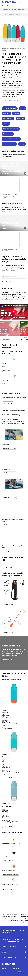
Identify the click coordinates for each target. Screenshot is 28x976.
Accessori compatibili (9, 144)
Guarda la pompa (7, 860)
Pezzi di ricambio (8, 118)
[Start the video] (25, 173)
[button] (10, 188)
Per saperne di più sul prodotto (11, 100)
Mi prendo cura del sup (9, 276)
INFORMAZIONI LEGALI (9, 957)
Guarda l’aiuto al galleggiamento (11, 874)
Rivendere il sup (7, 133)
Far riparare (20, 118)
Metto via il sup (6, 281)
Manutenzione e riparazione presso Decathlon (13, 940)
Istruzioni (5, 123)
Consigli (22, 144)
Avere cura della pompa (8, 604)
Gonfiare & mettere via (9, 108)
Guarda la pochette (7, 889)
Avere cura (6, 113)
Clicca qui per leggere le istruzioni (11, 567)
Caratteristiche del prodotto (11, 139)
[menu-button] (24, 2)
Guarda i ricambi (7, 370)
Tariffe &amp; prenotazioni (9, 448)
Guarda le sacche (7, 846)
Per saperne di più (7, 728)
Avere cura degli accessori (10, 128)
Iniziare (22, 108)
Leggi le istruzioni (8, 403)
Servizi (4, 952)
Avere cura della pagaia (8, 632)
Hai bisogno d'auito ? (9, 946)
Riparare (16, 113)
